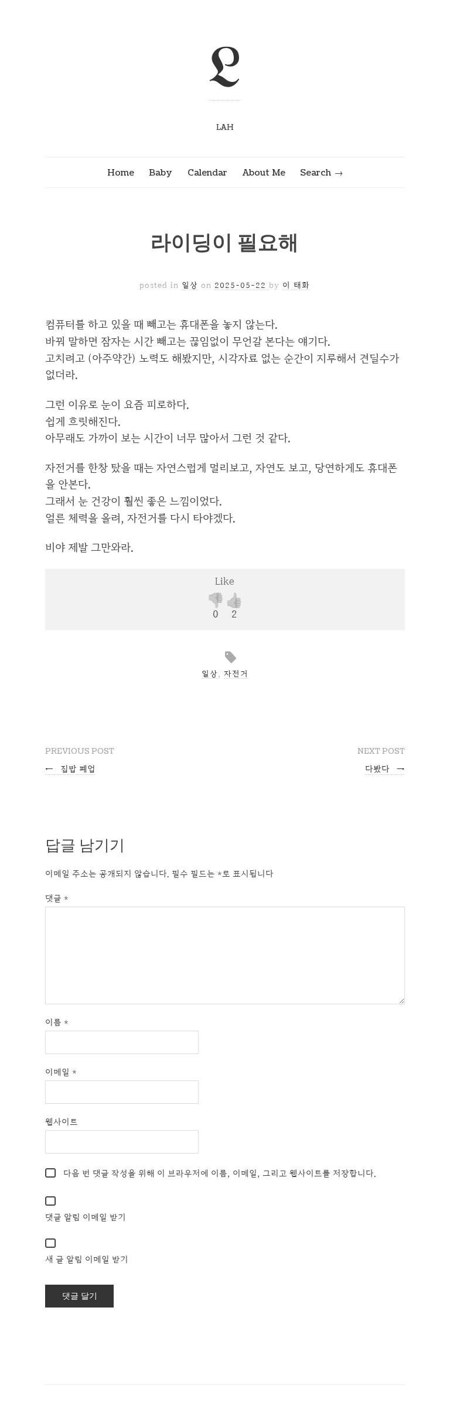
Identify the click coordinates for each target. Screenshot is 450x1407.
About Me (264, 173)
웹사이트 (61, 1121)
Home (120, 173)
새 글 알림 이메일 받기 (86, 1259)
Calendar (207, 173)
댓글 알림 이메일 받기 (85, 1217)
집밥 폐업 (70, 768)
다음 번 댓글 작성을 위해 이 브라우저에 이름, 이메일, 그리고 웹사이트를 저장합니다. (219, 1173)
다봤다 (385, 768)
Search (315, 173)
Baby (160, 173)
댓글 (57, 898)
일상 (190, 285)
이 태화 (296, 285)
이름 (57, 1022)
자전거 (236, 673)
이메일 (61, 1071)
